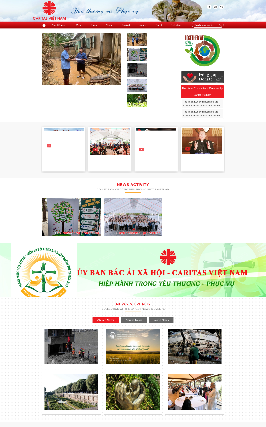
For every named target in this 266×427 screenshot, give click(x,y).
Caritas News (134, 320)
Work (78, 25)
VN (221, 7)
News (109, 25)
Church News (105, 320)
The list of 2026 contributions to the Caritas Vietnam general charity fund (201, 103)
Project (94, 25)
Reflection (176, 25)
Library (142, 25)
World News (161, 320)
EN (215, 7)
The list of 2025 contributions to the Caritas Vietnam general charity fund (201, 113)
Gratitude (126, 25)
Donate (159, 25)
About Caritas (59, 25)
